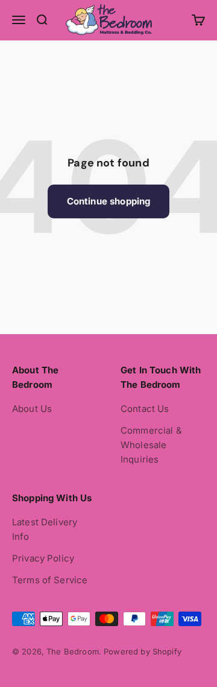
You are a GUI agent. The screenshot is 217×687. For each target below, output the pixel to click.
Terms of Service (49, 580)
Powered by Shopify (142, 651)
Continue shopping (109, 201)
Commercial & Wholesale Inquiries (151, 445)
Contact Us (145, 408)
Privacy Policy (43, 558)
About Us (32, 408)
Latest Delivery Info (44, 529)
